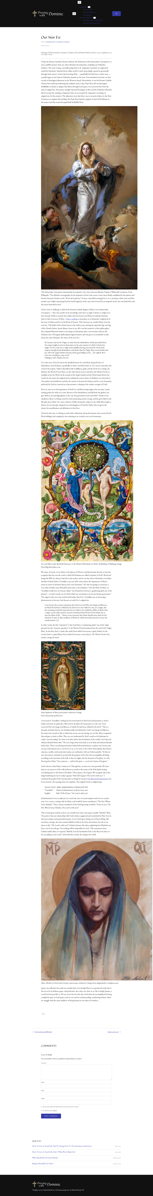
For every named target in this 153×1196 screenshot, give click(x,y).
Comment (43, 1063)
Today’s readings (71, 319)
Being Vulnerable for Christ (42, 1164)
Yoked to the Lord (112, 1032)
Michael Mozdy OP (50, 42)
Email (42, 1090)
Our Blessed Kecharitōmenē (97, 779)
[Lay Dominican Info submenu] (94, 18)
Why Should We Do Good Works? (45, 1158)
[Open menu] (74, 13)
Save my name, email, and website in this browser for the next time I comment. (60, 1107)
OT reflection (66, 42)
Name (43, 1082)
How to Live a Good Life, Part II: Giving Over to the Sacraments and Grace (62, 1146)
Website (43, 1098)
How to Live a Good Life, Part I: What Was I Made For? (53, 1152)
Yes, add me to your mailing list (49, 1110)
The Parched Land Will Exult (43, 1032)
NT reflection (60, 42)
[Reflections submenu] (89, 7)
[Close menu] (79, 2)
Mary (43, 1014)
